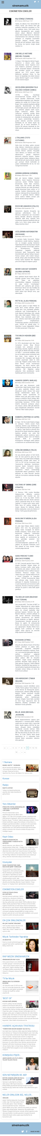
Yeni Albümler (9, 804)
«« (4, 748)
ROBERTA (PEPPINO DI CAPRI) (27, 417)
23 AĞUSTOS (7, 940)
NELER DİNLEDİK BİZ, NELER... (18, 1094)
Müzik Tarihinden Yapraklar (15, 936)
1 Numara (7, 762)
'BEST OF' (7, 998)
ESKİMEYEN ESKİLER (13, 889)
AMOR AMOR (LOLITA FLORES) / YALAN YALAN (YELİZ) (13, 1059)
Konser (6, 778)
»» (25, 752)
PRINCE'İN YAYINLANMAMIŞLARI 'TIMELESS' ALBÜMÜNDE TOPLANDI (14, 808)
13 (36, 748)
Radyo (6, 785)
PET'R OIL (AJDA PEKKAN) (26, 301)
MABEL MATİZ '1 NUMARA (11, 765)
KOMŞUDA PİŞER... (12, 1055)
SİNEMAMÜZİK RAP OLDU (11, 959)
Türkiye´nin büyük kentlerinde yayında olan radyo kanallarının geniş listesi (12, 792)
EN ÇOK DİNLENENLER (14, 920)
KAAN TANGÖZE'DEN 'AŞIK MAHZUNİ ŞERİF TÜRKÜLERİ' (12, 866)
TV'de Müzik (8, 978)
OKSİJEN (5, 1098)
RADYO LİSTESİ (8, 788)
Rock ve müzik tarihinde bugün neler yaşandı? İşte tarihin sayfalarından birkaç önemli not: (13, 944)
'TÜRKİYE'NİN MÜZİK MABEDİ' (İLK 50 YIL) (16, 1029)
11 (30, 748)
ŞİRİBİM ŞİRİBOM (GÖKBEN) (26, 173)
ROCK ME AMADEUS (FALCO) (27, 206)
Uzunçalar (7, 862)
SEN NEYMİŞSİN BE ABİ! (15, 1075)
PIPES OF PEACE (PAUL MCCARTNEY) (10, 893)
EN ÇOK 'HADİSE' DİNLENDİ (12, 923)
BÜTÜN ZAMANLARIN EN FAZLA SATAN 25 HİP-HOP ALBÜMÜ (13, 1079)
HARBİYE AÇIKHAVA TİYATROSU (18, 1025)
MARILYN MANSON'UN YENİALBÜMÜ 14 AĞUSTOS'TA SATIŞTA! (13, 841)
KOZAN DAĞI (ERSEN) (10, 1001)
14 (16, 752)
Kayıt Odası (8, 836)
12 (33, 748)
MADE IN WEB (35, 1131)
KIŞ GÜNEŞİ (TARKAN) (24, 19)
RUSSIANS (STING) (23, 640)
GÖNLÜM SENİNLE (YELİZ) (26, 450)
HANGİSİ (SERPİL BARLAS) (26, 380)
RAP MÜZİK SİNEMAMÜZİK (16, 956)
